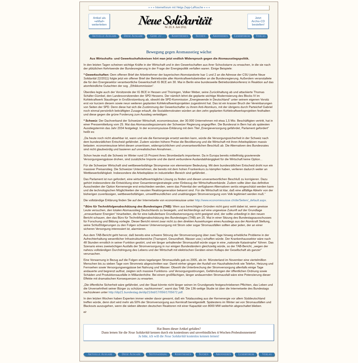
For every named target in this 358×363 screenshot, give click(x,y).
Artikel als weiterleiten (99, 21)
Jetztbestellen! (258, 21)
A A (104, 36)
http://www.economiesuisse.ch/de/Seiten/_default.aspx (230, 200)
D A (133, 36)
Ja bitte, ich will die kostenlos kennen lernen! (178, 336)
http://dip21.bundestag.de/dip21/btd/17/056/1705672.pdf (146, 292)
